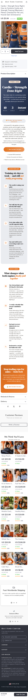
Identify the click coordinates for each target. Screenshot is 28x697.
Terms (15, 686)
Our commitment (6, 668)
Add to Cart (20, 694)
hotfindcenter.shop (7, 657)
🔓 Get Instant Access (14, 149)
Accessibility (23, 686)
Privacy (18, 686)
